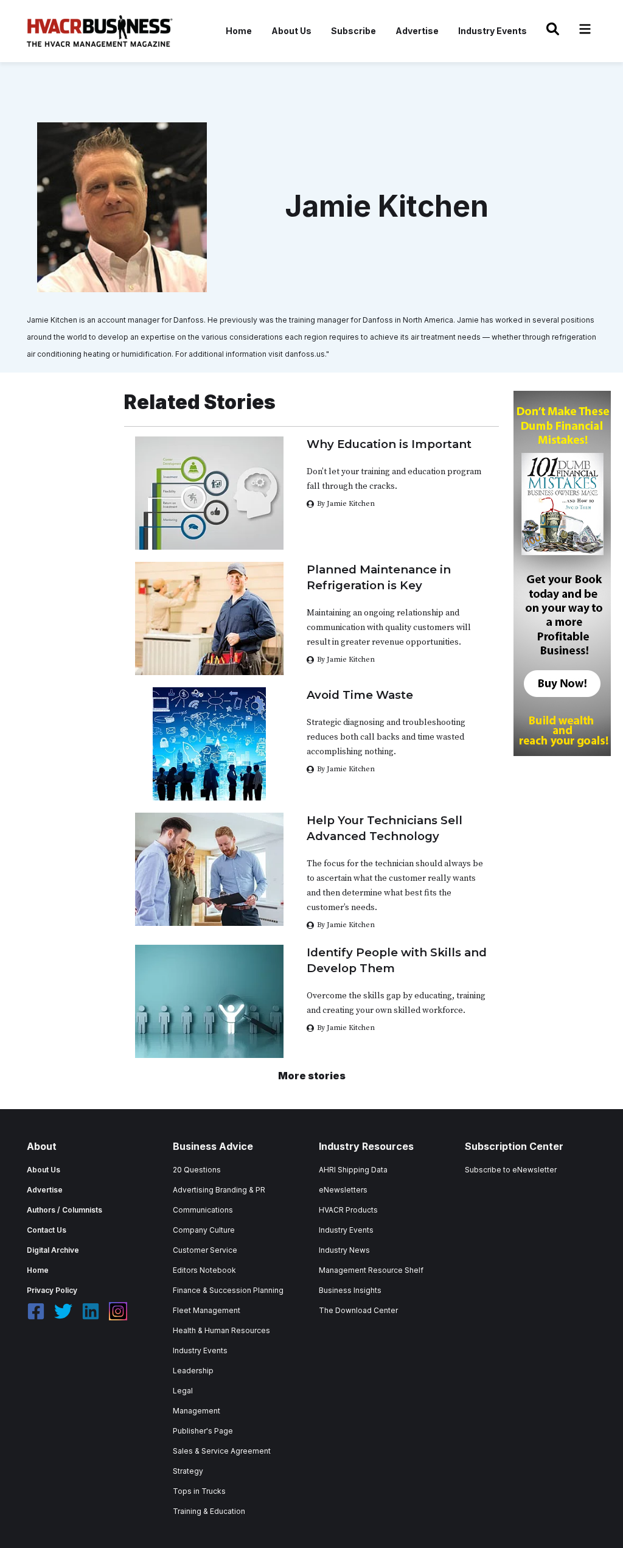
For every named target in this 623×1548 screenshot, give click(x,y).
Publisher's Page (203, 1430)
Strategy (188, 1471)
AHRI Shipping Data (353, 1169)
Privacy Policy (52, 1290)
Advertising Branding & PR (219, 1189)
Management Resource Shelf (371, 1270)
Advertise (417, 31)
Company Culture (204, 1230)
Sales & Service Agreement (222, 1450)
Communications (203, 1209)
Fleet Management (206, 1310)
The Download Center (358, 1310)
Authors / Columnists (64, 1209)
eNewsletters (343, 1189)
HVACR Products (348, 1209)
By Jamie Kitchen (346, 503)
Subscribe (353, 31)
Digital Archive (53, 1250)
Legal (183, 1390)
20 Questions (197, 1169)
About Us (291, 31)
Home (239, 31)
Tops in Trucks (199, 1491)
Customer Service (205, 1250)
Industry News (344, 1250)
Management (196, 1410)
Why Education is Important (389, 444)
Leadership (193, 1370)
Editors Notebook (204, 1270)
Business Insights (350, 1290)
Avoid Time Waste (360, 695)
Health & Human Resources (221, 1330)
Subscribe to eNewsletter (511, 1169)
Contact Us (46, 1230)
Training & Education (209, 1511)
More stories (312, 1076)
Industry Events (492, 31)
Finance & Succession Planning (228, 1290)
